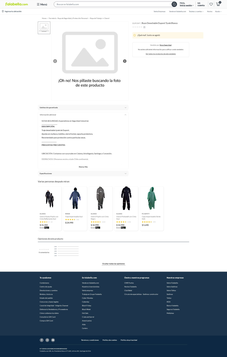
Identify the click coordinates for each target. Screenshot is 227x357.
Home (44, 18)
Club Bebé (128, 290)
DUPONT (136, 23)
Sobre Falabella (172, 283)
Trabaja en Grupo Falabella (92, 294)
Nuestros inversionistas (90, 287)
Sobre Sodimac (172, 287)
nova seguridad (165, 45)
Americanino (87, 321)
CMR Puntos (129, 283)
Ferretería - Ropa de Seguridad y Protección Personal (68, 18)
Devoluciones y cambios (48, 290)
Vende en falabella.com (90, 283)
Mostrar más (83, 167)
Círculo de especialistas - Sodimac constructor (141, 294)
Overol (106, 18)
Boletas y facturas (46, 294)
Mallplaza (170, 313)
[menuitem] (194, 11)
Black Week (86, 309)
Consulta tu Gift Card (47, 317)
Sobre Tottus (171, 290)
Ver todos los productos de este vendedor (161, 54)
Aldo (84, 324)
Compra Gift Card (46, 321)
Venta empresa (87, 290)
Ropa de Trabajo (96, 18)
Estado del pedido (46, 298)
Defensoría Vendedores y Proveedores (54, 309)
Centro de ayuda (46, 287)
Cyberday (85, 302)
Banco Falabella (172, 306)
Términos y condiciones (90, 340)
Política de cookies (110, 340)
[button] (115, 4)
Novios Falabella (130, 287)
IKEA (168, 302)
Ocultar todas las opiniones (113, 263)
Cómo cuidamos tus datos (49, 313)
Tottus (169, 298)
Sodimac (170, 294)
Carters (85, 328)
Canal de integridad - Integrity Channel (54, 306)
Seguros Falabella (173, 309)
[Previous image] (55, 61)
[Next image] (125, 61)
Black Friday (86, 306)
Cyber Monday (87, 298)
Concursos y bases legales (49, 302)
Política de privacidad (129, 340)
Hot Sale (85, 313)
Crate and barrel (88, 317)
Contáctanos (44, 283)
